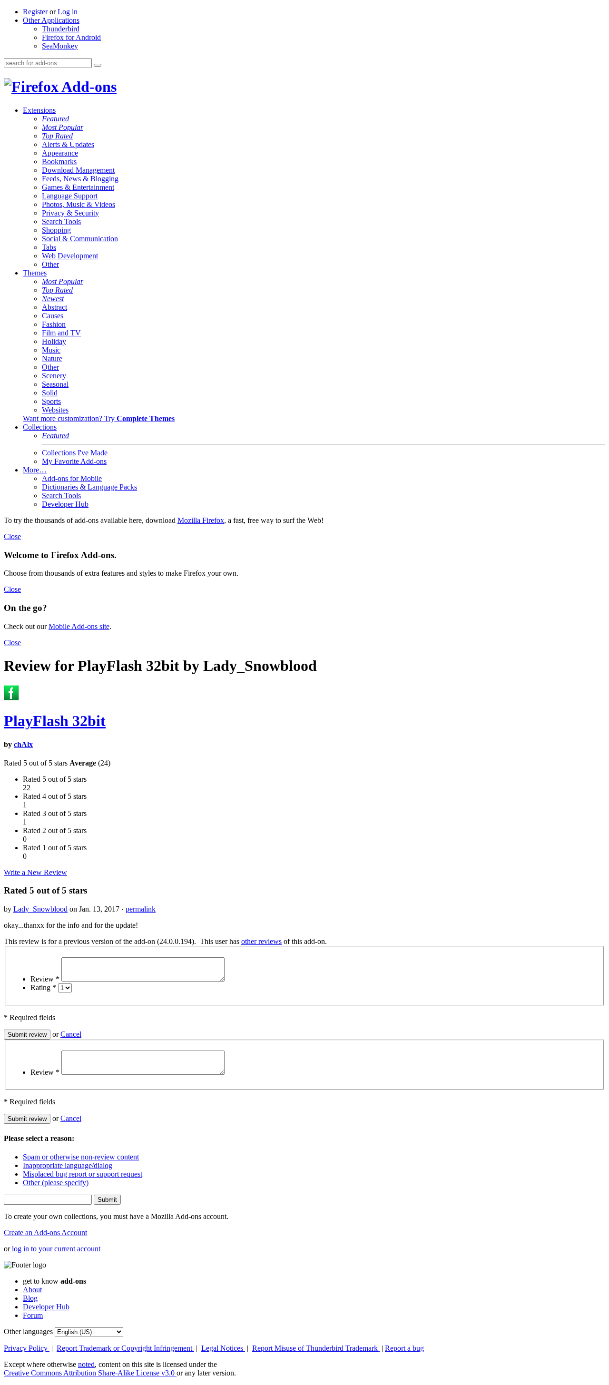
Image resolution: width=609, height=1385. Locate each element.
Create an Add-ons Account (45, 1232)
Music (51, 350)
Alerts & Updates (68, 144)
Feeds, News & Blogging (80, 179)
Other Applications (51, 20)
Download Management (78, 170)
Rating (43, 987)
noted (86, 1364)
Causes (52, 316)
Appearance (60, 153)
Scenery (54, 376)
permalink (141, 909)
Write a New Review (35, 872)
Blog (30, 1298)
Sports (51, 401)
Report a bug (404, 1348)
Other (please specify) (55, 1183)
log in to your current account (56, 1249)
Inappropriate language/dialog (67, 1165)
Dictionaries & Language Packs (89, 487)
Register (35, 12)
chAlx (23, 744)
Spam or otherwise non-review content (81, 1157)
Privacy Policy (26, 1348)
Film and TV (61, 333)
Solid (50, 393)
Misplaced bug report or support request (82, 1174)
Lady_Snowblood (40, 909)
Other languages (28, 1331)
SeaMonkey (60, 46)
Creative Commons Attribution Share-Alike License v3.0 (90, 1373)
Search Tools (61, 221)
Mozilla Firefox (200, 520)
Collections (40, 427)
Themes (35, 273)
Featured (55, 119)
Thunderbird (60, 29)
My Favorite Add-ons (74, 461)
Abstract (54, 307)
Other (50, 264)
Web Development (70, 256)
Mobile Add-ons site (79, 626)
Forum (33, 1315)
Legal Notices (223, 1348)
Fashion (54, 324)
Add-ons (88, 86)
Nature (52, 358)
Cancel (70, 1034)
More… (35, 470)
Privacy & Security (70, 213)
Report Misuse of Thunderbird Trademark (316, 1348)
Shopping (56, 230)
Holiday (54, 341)
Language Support (70, 196)
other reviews (261, 941)
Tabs (49, 247)
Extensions (39, 110)
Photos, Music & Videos (78, 204)
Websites (55, 410)
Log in (68, 12)
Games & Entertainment (78, 187)
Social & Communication (80, 239)
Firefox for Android (71, 37)
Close (12, 536)
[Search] (97, 65)
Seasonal (55, 384)
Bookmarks (59, 161)
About (32, 1290)
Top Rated (57, 136)
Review (44, 979)
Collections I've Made (75, 453)
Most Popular (62, 127)
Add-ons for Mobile (72, 478)
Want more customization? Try (99, 418)
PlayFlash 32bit (55, 720)
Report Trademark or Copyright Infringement (125, 1348)
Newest (53, 299)
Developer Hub (65, 504)
